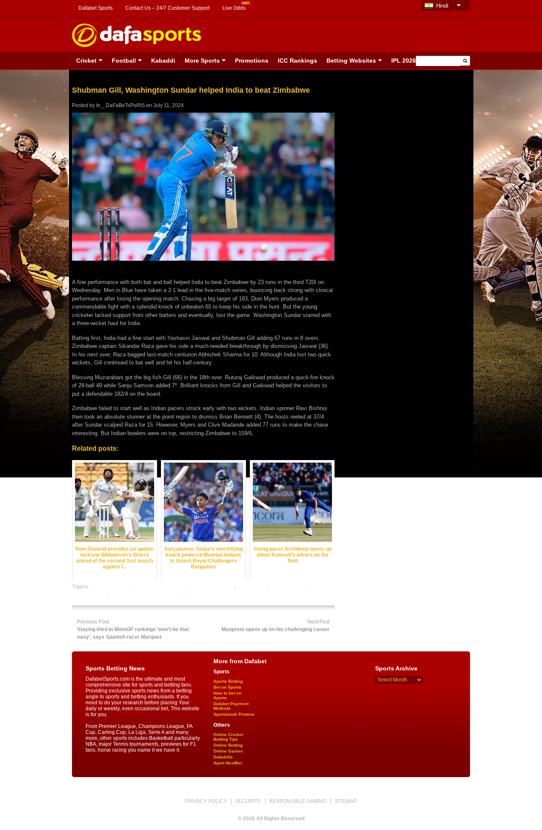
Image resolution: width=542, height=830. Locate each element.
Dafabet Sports (95, 8)
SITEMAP (346, 801)
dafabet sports (289, 586)
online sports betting (211, 595)
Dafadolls (223, 757)
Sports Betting (228, 681)
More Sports (202, 60)
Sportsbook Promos (233, 714)
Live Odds (234, 8)
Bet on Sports (227, 687)
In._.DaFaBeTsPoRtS (120, 105)
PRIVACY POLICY (206, 801)
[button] (465, 61)
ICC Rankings (297, 60)
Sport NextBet (227, 763)
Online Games (228, 751)
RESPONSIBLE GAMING (297, 801)
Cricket (86, 60)
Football (124, 60)
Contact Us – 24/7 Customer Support (167, 8)
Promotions (251, 60)
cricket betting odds (161, 586)
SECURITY (248, 801)
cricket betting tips (211, 586)
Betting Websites (351, 60)
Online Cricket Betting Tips (228, 737)
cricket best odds (112, 586)
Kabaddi (163, 60)
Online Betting (228, 745)
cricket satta (253, 586)
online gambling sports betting (146, 595)
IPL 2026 (403, 60)
